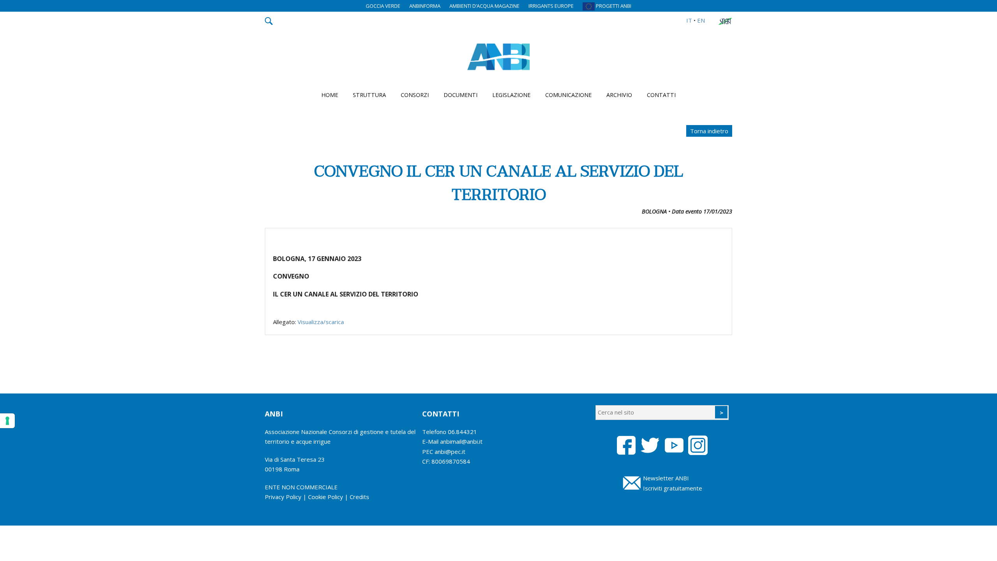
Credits (359, 497)
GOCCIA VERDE (383, 5)
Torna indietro (709, 131)
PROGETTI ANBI (613, 5)
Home (329, 95)
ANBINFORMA (424, 5)
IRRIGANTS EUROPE (551, 5)
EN (701, 20)
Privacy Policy (283, 497)
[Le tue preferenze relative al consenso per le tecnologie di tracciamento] (7, 420)
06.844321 (462, 432)
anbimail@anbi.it (461, 441)
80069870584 (451, 461)
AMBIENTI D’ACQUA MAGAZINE (484, 5)
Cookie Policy (325, 497)
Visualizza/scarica (321, 322)
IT (689, 20)
